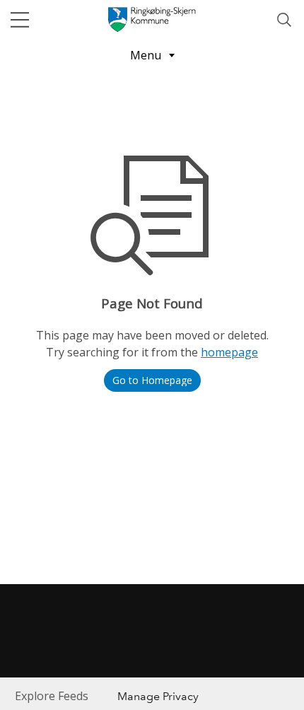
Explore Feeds (51, 696)
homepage (229, 352)
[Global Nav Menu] (20, 20)
